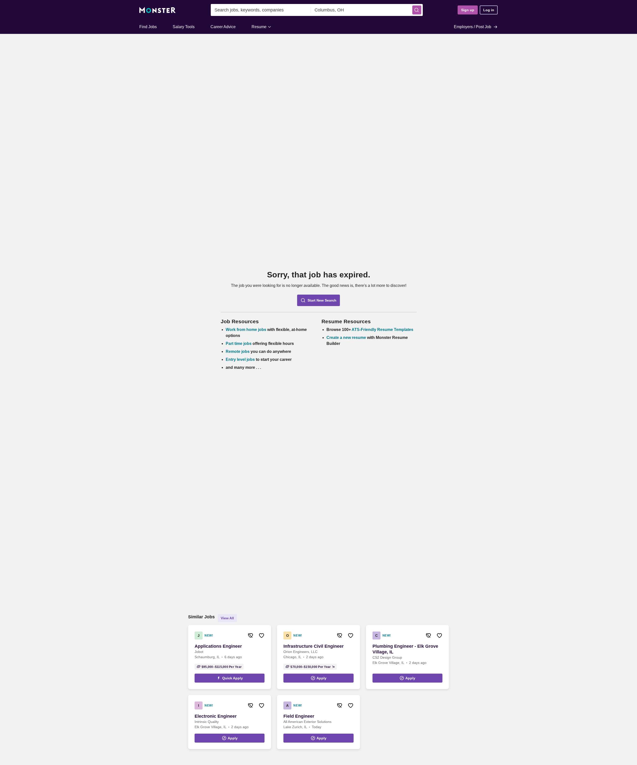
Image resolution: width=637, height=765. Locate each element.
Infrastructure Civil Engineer (313, 646)
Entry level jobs (240, 359)
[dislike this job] (250, 635)
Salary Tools (184, 27)
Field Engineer (298, 716)
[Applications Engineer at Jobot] (229, 657)
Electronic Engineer (216, 716)
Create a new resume (346, 337)
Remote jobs (238, 351)
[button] (416, 9)
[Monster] (157, 10)
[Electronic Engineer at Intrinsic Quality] (229, 722)
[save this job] (261, 635)
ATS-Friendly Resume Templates (382, 329)
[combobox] (261, 10)
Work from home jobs (246, 329)
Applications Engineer (218, 646)
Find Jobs (148, 27)
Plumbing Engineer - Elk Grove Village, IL (405, 649)
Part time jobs (239, 343)
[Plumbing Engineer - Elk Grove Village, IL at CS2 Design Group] (407, 657)
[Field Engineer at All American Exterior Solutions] (318, 722)
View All (227, 618)
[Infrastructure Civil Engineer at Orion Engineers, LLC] (318, 657)
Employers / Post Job (472, 27)
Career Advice (223, 27)
